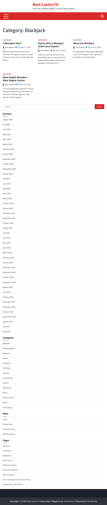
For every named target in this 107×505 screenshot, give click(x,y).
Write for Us (7, 460)
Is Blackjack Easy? (12, 43)
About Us (6, 446)
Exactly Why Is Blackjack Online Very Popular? (51, 44)
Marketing (7, 387)
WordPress (92, 501)
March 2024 (7, 252)
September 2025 (9, 168)
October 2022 (8, 311)
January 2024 (8, 262)
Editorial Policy (8, 474)
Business (6, 353)
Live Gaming (7, 377)
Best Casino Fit (46, 4)
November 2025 (9, 159)
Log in (5, 419)
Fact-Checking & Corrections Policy (16, 479)
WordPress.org (9, 434)
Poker (5, 402)
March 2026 (7, 144)
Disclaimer (7, 455)
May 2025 (6, 188)
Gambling (6, 368)
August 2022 (8, 321)
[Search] (102, 16)
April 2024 (7, 247)
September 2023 (9, 282)
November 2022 (9, 306)
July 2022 (6, 326)
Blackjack (7, 40)
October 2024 (8, 223)
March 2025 (7, 198)
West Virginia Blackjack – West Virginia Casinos (16, 78)
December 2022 (9, 301)
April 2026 (7, 139)
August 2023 (8, 287)
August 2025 (8, 173)
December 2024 (9, 213)
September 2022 (9, 316)
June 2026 (7, 129)
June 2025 (7, 183)
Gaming (6, 373)
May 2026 (6, 134)
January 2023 (8, 297)
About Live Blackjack (83, 43)
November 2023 (9, 272)
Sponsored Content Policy (13, 484)
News (5, 392)
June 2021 (7, 331)
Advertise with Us (10, 465)
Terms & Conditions (10, 469)
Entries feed (7, 424)
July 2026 (6, 124)
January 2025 (8, 208)
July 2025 (6, 178)
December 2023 (9, 267)
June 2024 (7, 237)
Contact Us (7, 450)
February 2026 (8, 149)
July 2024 (6, 233)
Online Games (8, 397)
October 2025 (8, 164)
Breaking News (9, 348)
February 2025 (8, 203)
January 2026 (8, 154)
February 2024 (8, 257)
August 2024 (8, 228)
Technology (7, 407)
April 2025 (7, 193)
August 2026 (8, 119)
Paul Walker (9, 47)
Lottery (5, 382)
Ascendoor (69, 501)
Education (7, 363)
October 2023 (8, 277)
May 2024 (6, 242)
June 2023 (7, 292)
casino (5, 358)
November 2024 (9, 218)
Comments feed (9, 429)
